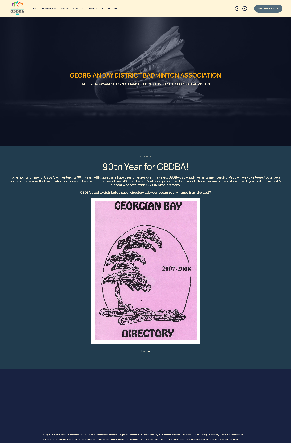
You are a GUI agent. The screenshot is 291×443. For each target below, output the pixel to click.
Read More (145, 351)
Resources (106, 8)
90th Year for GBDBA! (145, 166)
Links (116, 8)
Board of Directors (49, 8)
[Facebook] (244, 8)
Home (35, 8)
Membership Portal (268, 8)
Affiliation (65, 8)
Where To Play (79, 8)
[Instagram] (237, 8)
